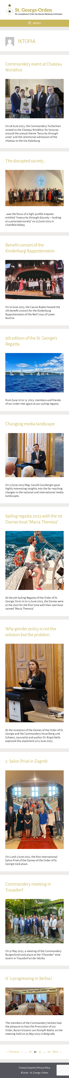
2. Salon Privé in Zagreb (26, 761)
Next (57, 1051)
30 (31, 1051)
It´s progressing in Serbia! (28, 978)
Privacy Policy (43, 1067)
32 (40, 1051)
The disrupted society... (25, 160)
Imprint (32, 1067)
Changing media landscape (30, 423)
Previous (12, 1051)
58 (49, 1051)
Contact (23, 1067)
